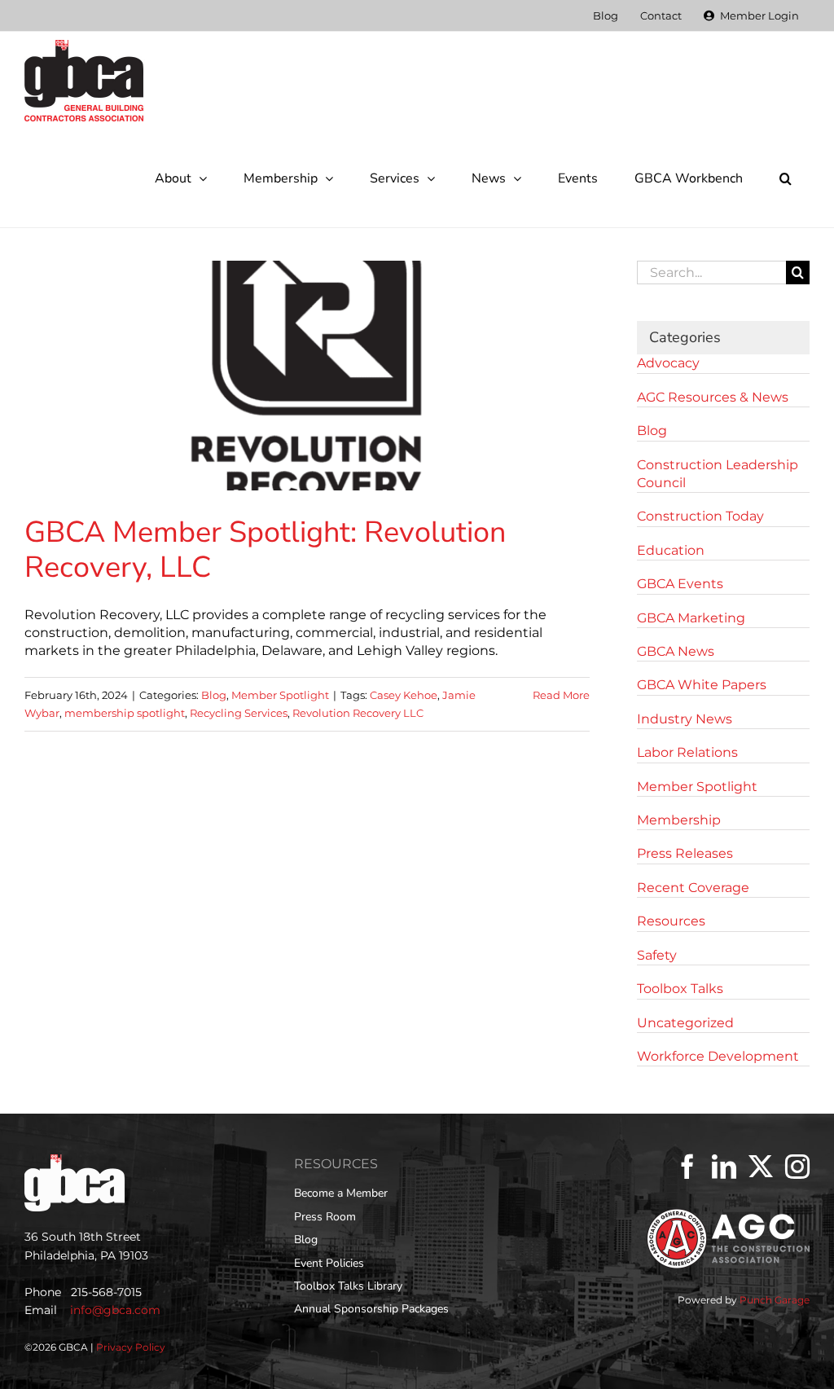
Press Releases (685, 853)
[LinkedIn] (724, 1166)
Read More (561, 694)
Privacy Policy (130, 1347)
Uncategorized (685, 1023)
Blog (213, 694)
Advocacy (668, 363)
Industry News (684, 719)
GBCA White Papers (701, 684)
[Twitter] (760, 1166)
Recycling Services (239, 712)
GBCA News (675, 651)
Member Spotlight (280, 694)
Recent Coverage (693, 887)
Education (671, 550)
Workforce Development (718, 1056)
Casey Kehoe (403, 694)
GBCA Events (680, 583)
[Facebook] (687, 1166)
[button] (785, 178)
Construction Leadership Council (717, 473)
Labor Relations (687, 752)
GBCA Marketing (691, 618)
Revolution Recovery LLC (358, 712)
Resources (671, 921)
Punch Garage (775, 1300)
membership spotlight (124, 712)
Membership (679, 820)
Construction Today (700, 516)
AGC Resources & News (712, 397)
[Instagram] (797, 1166)
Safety (657, 955)
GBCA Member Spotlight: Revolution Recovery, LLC (265, 549)
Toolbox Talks (680, 988)
